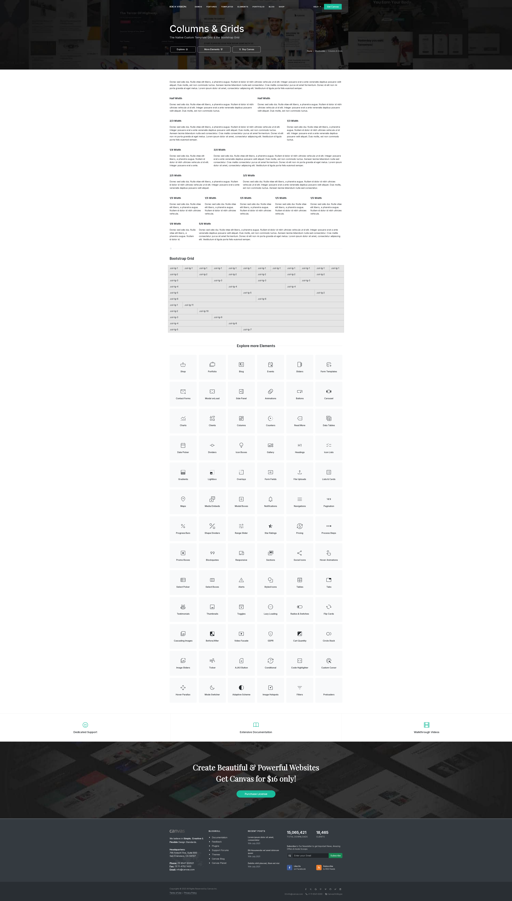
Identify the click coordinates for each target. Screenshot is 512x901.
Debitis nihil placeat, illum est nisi (263, 863)
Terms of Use (175, 893)
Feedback (217, 841)
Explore (181, 49)
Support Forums (220, 850)
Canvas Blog (218, 858)
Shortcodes (320, 51)
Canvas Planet (219, 863)
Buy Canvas (248, 49)
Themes (216, 854)
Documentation (219, 837)
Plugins (215, 846)
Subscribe (335, 855)
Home (309, 51)
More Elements (212, 49)
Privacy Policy (190, 893)
